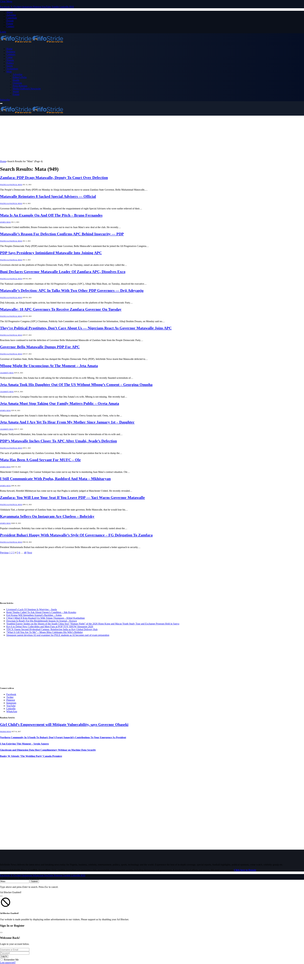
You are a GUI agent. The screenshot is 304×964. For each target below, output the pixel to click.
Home (9, 48)
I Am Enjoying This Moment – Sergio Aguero (24, 743)
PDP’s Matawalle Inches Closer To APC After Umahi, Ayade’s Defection (58, 441)
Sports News (5, 222)
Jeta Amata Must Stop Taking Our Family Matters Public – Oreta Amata (59, 403)
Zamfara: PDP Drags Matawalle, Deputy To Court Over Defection (54, 178)
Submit (34, 881)
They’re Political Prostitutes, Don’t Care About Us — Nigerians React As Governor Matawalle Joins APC (86, 328)
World (16, 91)
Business (10, 51)
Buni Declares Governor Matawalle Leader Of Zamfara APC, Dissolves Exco (62, 272)
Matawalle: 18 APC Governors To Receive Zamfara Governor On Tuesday (60, 309)
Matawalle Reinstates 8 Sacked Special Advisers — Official (48, 196)
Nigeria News (5, 731)
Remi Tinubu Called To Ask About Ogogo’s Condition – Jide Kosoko (41, 612)
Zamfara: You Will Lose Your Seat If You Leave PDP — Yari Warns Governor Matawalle (72, 497)
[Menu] (1, 103)
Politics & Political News (11, 184)
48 (25, 552)
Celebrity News (7, 373)
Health (16, 80)
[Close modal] (1, 896)
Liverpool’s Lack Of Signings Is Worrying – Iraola (31, 609)
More (9, 71)
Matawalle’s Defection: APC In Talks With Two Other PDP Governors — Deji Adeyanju (71, 290)
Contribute (11, 17)
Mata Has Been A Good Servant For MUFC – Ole (40, 460)
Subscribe (5, 99)
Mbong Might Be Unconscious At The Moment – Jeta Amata (49, 366)
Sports (9, 65)
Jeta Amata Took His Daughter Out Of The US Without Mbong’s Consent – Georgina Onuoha (76, 385)
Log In (4, 956)
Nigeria (10, 60)
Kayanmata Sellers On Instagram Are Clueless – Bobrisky (47, 516)
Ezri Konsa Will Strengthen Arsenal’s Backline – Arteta (34, 615)
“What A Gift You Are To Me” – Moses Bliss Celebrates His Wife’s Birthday (44, 632)
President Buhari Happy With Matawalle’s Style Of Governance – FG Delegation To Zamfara (76, 535)
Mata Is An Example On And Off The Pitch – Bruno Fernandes (51, 215)
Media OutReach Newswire (27, 88)
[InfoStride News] (31, 43)
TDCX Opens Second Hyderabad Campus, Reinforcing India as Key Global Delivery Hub (52, 629)
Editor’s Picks (20, 77)
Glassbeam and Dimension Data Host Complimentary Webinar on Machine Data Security (48, 750)
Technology (12, 68)
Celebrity (11, 54)
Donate (10, 20)
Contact (10, 26)
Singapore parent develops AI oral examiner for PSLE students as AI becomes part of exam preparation (57, 635)
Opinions (17, 83)
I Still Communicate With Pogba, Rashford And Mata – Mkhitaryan (55, 479)
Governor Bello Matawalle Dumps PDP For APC (40, 347)
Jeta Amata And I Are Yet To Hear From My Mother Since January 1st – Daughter (67, 422)
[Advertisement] (95, 138)
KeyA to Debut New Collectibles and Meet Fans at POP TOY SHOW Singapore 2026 (49, 626)
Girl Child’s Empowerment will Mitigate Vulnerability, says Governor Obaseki (64, 724)
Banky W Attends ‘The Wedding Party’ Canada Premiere (31, 756)
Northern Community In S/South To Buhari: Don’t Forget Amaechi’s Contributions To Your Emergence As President (63, 737)
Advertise (11, 15)
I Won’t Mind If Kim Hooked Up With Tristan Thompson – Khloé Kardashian (45, 618)
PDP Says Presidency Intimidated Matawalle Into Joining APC (51, 253)
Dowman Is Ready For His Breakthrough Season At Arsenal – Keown (41, 620)
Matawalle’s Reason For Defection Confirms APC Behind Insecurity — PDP (62, 234)
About (9, 12)
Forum (9, 23)
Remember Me (11, 959)
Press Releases (20, 85)
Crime (9, 57)
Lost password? (8, 962)
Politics (10, 63)
